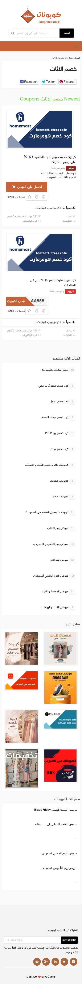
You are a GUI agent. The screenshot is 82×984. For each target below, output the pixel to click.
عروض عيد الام (62, 560)
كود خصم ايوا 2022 (59, 433)
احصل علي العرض (29, 187)
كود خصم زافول (61, 401)
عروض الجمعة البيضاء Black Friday (55, 810)
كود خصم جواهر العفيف (56, 417)
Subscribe (69, 940)
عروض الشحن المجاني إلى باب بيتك (56, 824)
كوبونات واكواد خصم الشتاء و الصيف (49, 465)
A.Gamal (50, 977)
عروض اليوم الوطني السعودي (54, 576)
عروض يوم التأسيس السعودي (53, 544)
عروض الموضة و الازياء (58, 591)
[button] (29, 82)
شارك (69, 216)
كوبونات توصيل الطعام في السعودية (50, 512)
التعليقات (68, 221)
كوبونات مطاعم (61, 481)
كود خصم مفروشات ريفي (55, 386)
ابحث (67, 33)
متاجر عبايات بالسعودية (58, 370)
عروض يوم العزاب (60, 528)
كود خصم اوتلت (61, 449)
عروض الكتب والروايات (57, 607)
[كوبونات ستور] (41, 15)
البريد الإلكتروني (30, 221)
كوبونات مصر (63, 496)
